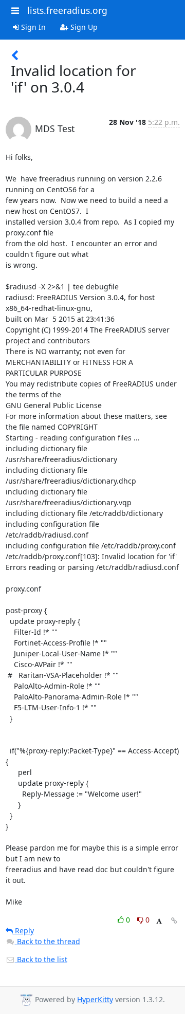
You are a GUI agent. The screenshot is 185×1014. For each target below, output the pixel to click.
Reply (23, 930)
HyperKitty (95, 999)
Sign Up (83, 27)
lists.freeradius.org (67, 10)
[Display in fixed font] (159, 921)
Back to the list (41, 959)
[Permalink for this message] (174, 921)
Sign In (32, 27)
